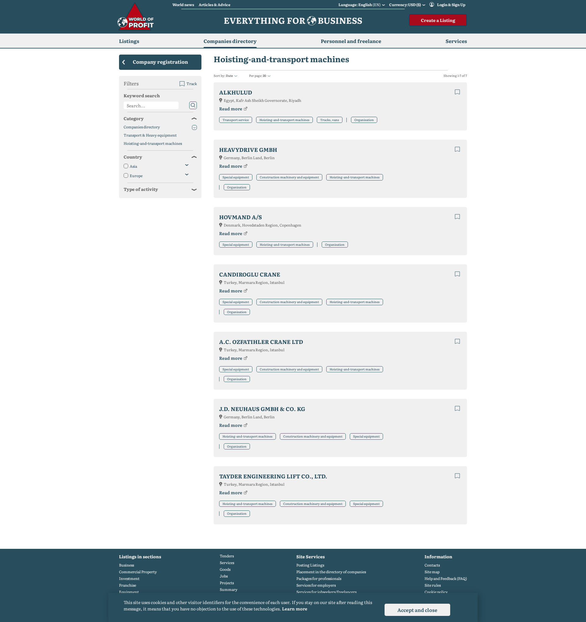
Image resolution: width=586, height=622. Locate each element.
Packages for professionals (318, 578)
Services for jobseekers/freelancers (326, 592)
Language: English (359, 4)
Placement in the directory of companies (331, 571)
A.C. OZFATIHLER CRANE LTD (261, 341)
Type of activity (141, 189)
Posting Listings (310, 565)
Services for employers (316, 585)
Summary (228, 589)
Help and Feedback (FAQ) (446, 578)
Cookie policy (436, 592)
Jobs (224, 576)
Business (126, 565)
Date (229, 75)
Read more (230, 108)
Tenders (227, 556)
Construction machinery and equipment (289, 177)
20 (264, 75)
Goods (225, 569)
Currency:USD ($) (405, 4)
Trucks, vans (329, 119)
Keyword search (142, 95)
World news (183, 4)
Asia (133, 166)
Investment (129, 578)
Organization (364, 119)
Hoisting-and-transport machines (284, 119)
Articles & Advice (214, 4)
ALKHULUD (235, 92)
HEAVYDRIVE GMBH (248, 149)
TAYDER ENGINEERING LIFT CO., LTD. (273, 476)
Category (134, 118)
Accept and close (417, 609)
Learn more (294, 609)
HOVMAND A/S (240, 217)
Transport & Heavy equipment (150, 135)
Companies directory (230, 41)
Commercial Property (138, 571)
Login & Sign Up (451, 4)
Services (227, 562)
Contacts (432, 565)
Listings (129, 41)
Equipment (129, 592)
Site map (432, 571)
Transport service (235, 119)
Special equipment (235, 177)
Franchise (127, 585)
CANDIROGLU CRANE (249, 274)
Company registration (160, 61)
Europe (136, 175)
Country (133, 157)
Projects (227, 582)
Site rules (433, 585)
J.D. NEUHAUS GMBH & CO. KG (262, 409)
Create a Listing (438, 20)
